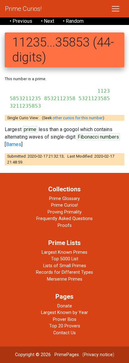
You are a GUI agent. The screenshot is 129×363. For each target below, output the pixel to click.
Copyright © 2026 (33, 354)
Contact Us (64, 333)
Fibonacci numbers (98, 137)
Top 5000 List (64, 259)
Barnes (13, 144)
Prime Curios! (23, 8)
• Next (47, 21)
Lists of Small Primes (64, 265)
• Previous (21, 21)
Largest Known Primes (64, 252)
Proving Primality (65, 212)
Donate (64, 306)
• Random (73, 21)
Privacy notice (98, 354)
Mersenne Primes (64, 279)
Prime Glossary (64, 198)
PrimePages (66, 354)
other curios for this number (78, 117)
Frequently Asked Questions (64, 218)
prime (30, 129)
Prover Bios (64, 319)
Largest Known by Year (64, 312)
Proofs (65, 225)
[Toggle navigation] (115, 9)
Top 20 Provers (64, 326)
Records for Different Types (64, 272)
